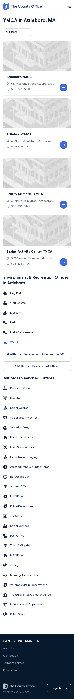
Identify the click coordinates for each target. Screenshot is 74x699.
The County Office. (21, 692)
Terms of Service (13, 663)
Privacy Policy (11, 670)
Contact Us (10, 655)
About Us (8, 648)
